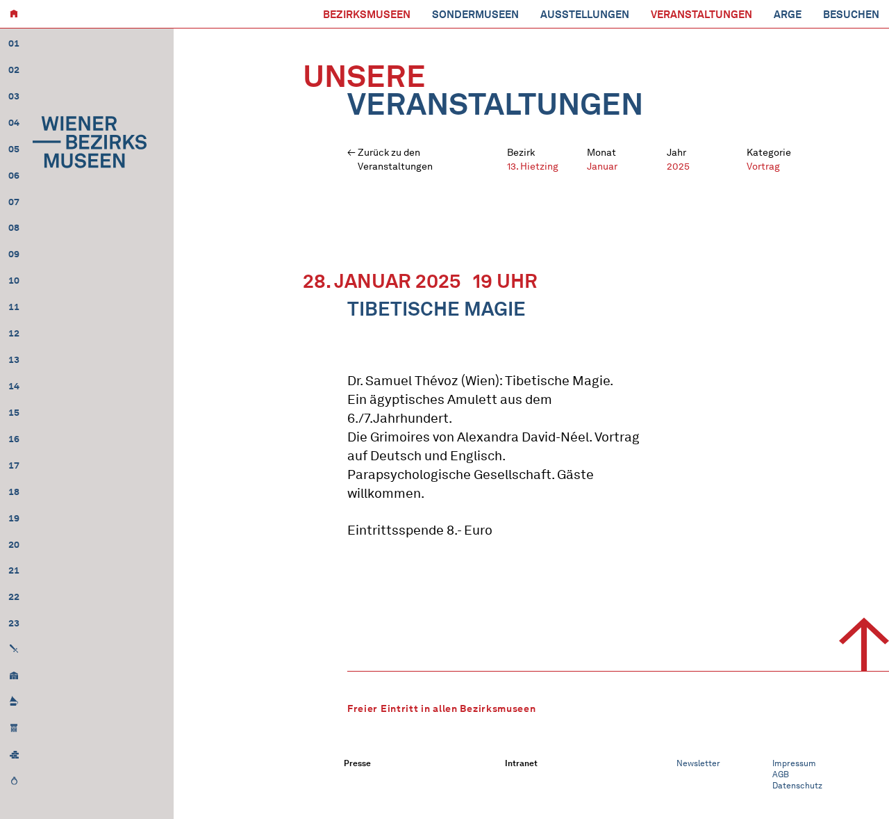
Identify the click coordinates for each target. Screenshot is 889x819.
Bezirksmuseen (366, 14)
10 (13, 280)
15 (13, 413)
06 (13, 175)
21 (13, 570)
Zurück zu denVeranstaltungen (395, 159)
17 (13, 465)
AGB (780, 774)
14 (13, 386)
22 (13, 597)
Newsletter (698, 763)
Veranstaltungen (701, 14)
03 (13, 96)
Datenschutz (797, 785)
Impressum (794, 763)
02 (13, 70)
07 (13, 202)
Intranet (521, 763)
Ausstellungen (584, 14)
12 (13, 333)
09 (13, 254)
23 (13, 623)
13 (13, 360)
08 (13, 228)
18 (13, 492)
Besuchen (851, 14)
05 (13, 149)
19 (13, 518)
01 (13, 43)
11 (13, 307)
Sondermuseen (475, 14)
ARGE (787, 14)
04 (13, 123)
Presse (357, 763)
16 (13, 439)
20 (13, 545)
